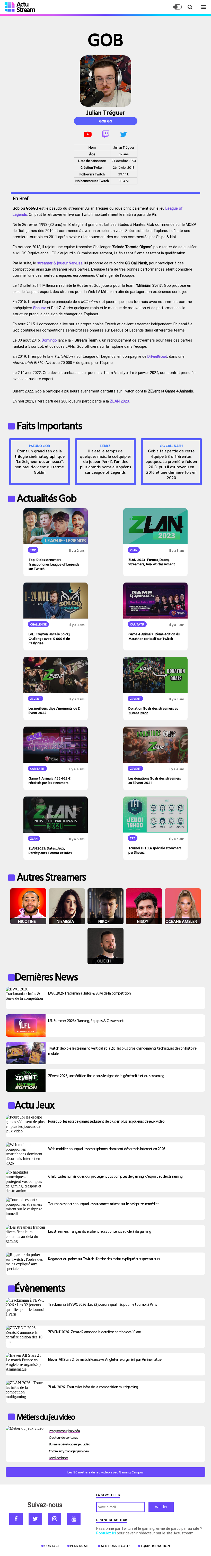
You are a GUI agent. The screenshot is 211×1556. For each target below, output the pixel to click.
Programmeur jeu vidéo (64, 1430)
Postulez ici (106, 1533)
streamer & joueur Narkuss (59, 263)
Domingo (49, 340)
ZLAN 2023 (119, 401)
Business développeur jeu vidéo (69, 1444)
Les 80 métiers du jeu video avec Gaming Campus (105, 1472)
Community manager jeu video (69, 1451)
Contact (52, 1545)
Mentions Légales (115, 1545)
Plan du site (80, 1545)
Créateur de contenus (63, 1437)
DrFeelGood (157, 356)
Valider (161, 1507)
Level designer (58, 1457)
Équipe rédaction (155, 1545)
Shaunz (39, 308)
